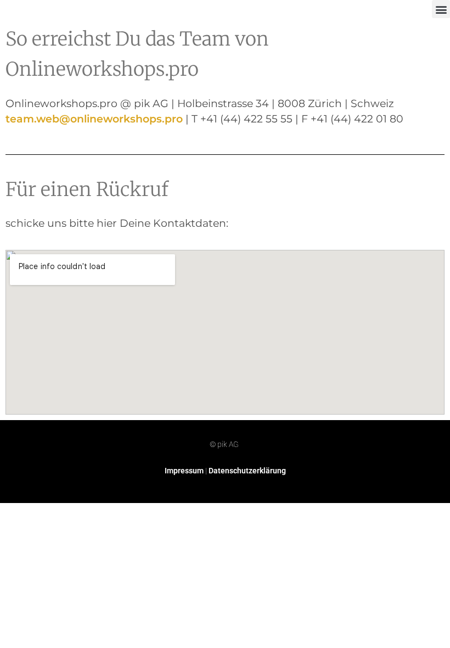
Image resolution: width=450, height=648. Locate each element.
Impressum (184, 470)
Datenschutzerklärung (247, 470)
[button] (441, 9)
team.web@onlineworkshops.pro (94, 118)
